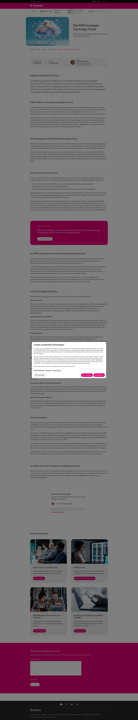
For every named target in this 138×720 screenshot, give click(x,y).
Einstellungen (40, 375)
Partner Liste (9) (56, 370)
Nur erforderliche (87, 375)
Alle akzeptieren (99, 375)
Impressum (48, 370)
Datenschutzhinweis (39, 370)
